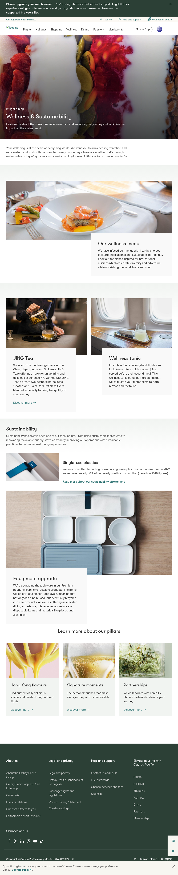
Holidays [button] (41, 29)
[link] (46, 326)
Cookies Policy (20, 869)
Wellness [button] (71, 29)
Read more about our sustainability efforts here (94, 481)
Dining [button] (85, 29)
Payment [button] (98, 29)
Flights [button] (27, 29)
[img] (170, 4)
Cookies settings (59, 808)
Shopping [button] (56, 29)
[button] (21, 710)
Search (108, 19)
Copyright (11, 859)
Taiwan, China (148, 859)
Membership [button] (115, 29)
